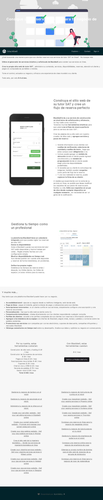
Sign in (96, 51)
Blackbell (58, 494)
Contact (87, 51)
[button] (51, 67)
